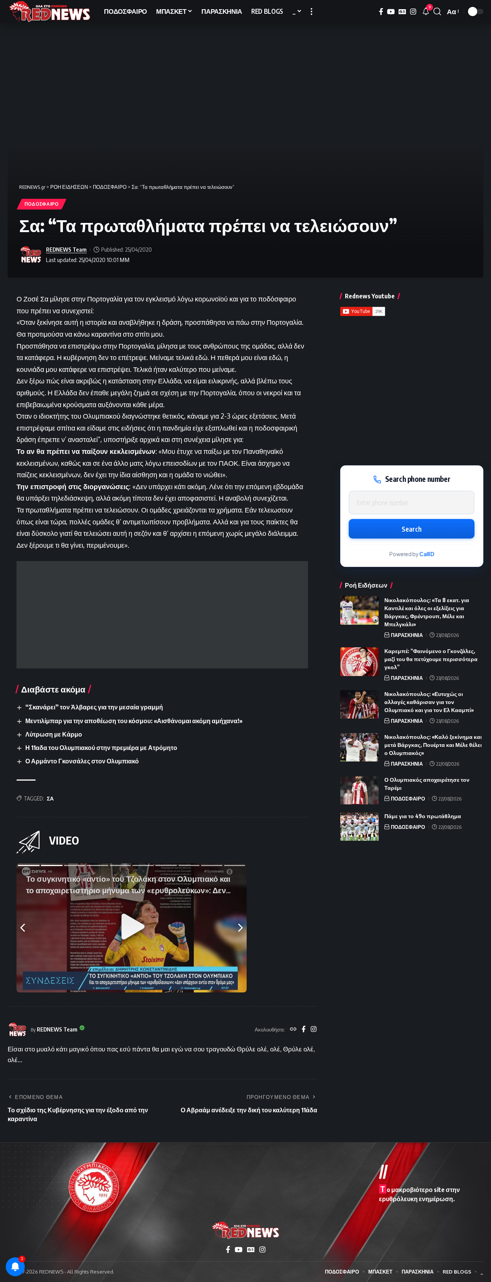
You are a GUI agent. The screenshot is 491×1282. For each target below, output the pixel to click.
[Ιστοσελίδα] (293, 1029)
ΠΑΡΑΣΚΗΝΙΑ (407, 635)
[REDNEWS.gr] (50, 11)
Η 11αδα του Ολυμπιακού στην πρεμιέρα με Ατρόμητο (101, 748)
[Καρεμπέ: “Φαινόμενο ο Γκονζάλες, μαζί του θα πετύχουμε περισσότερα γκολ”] (359, 661)
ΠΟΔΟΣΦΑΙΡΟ (42, 204)
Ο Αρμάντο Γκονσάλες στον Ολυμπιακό (82, 761)
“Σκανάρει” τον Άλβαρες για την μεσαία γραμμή (94, 707)
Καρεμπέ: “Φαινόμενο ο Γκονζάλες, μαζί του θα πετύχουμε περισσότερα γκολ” (431, 659)
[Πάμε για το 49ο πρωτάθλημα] (359, 826)
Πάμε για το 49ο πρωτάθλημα (422, 816)
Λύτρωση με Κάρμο (53, 734)
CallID (426, 554)
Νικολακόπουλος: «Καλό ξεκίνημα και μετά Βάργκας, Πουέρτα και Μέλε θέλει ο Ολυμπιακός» (433, 745)
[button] (311, 11)
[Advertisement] (162, 614)
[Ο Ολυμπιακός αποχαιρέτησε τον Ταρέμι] (359, 790)
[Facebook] (381, 12)
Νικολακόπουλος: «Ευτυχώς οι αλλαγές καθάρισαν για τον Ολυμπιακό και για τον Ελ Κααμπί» (429, 702)
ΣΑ (50, 798)
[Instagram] (413, 12)
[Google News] (402, 12)
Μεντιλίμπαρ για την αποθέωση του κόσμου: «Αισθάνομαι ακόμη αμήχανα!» (133, 721)
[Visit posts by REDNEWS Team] (30, 254)
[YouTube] (391, 12)
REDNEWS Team (66, 249)
